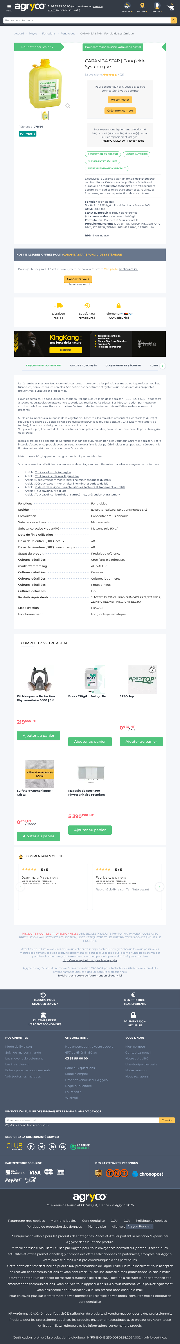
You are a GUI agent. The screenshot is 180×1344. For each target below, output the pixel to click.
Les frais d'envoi (17, 1064)
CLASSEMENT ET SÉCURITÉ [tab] (123, 365)
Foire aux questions (80, 1068)
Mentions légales (63, 1220)
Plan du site (97, 1226)
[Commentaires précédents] (20, 886)
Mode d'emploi (76, 1074)
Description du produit (103, 154)
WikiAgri (71, 1097)
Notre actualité (136, 1058)
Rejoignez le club (80, 284)
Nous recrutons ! (137, 1076)
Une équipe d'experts (141, 1064)
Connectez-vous (78, 279)
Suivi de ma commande (23, 1052)
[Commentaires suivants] (159, 886)
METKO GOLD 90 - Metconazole (123, 140)
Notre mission (136, 1070)
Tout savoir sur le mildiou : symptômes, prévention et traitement (77, 494)
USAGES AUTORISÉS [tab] (83, 365)
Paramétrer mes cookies (26, 1220)
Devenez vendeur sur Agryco (86, 1080)
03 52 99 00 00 (60, 6)
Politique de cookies (151, 1220)
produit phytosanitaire (115, 185)
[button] (127, 7)
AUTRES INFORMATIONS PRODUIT (107, 168)
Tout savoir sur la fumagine (53, 472)
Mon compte (135, 1046)
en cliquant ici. (128, 269)
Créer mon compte (120, 110)
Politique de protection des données (54, 1226)
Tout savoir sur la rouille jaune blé (57, 476)
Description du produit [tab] (43, 365)
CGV (127, 1220)
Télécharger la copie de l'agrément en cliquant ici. (90, 975)
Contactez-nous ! (138, 1052)
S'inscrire (167, 1120)
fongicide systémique (140, 178)
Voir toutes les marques (23, 1076)
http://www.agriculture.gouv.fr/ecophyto (90, 960)
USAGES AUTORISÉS (137, 154)
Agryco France (138, 1226)
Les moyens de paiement (24, 1058)
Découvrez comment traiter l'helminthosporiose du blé (71, 483)
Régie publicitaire (78, 1086)
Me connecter (120, 99)
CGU (114, 1220)
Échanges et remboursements (28, 1070)
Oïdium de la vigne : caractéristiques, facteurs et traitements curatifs (80, 487)
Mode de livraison (18, 1046)
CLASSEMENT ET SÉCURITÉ (102, 161)
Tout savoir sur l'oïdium (50, 490)
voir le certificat (155, 1337)
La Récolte (73, 1092)
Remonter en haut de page (169, 1325)
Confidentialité (93, 1220)
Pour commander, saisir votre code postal (113, 47)
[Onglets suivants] (163, 366)
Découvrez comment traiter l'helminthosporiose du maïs (73, 479)
